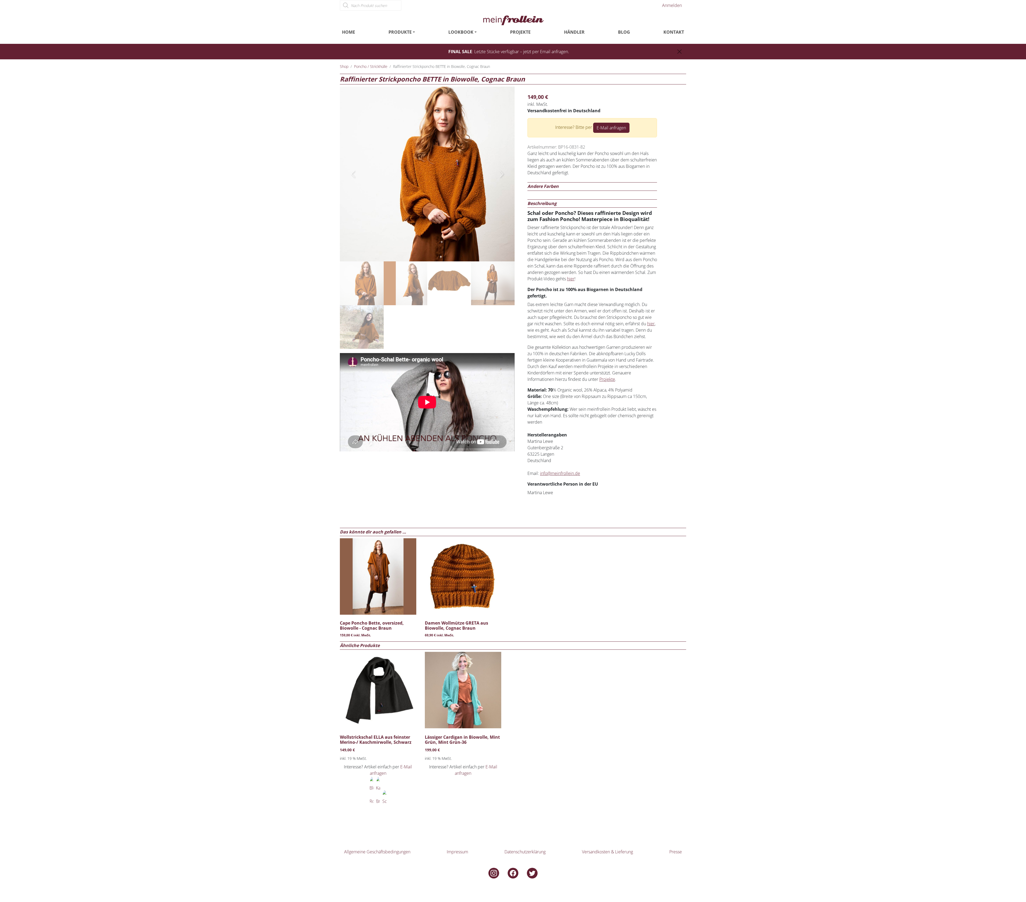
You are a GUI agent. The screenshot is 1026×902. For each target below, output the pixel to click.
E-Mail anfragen (611, 128)
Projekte (520, 32)
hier (570, 279)
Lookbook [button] (460, 32)
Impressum (457, 852)
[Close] (679, 51)
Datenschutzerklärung (525, 852)
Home (348, 32)
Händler (574, 32)
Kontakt (673, 32)
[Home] (513, 20)
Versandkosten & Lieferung (607, 852)
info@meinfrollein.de (560, 473)
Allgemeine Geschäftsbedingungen (377, 852)
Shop (344, 66)
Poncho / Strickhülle (370, 66)
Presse (675, 852)
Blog (624, 32)
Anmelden (672, 5)
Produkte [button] (400, 32)
